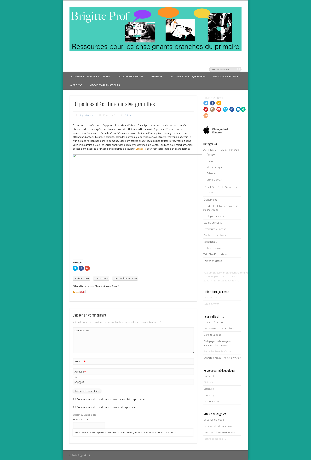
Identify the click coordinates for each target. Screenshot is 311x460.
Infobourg (208, 395)
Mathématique (215, 167)
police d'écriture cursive (126, 278)
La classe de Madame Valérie (219, 426)
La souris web (211, 401)
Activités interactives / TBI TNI (90, 76)
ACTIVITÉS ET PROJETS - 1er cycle (221, 149)
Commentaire (80, 330)
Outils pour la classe (214, 235)
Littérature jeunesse (214, 228)
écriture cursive (82, 278)
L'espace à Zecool (213, 322)
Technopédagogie (213, 248)
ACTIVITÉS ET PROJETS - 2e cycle (220, 187)
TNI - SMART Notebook (215, 254)
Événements (210, 199)
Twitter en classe (212, 260)
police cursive (102, 278)
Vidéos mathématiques (105, 85)
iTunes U (156, 76)
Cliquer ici (141, 148)
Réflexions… (210, 241)
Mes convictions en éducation (219, 432)
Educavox (208, 388)
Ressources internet (226, 76)
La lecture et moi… (213, 297)
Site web (79, 381)
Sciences (212, 173)
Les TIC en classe (212, 222)
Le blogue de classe (214, 216)
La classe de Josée (213, 419)
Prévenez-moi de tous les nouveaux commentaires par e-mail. (111, 399)
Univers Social (214, 179)
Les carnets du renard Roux (218, 328)
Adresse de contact (80, 377)
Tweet (76, 292)
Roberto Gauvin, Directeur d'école (222, 357)
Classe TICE (209, 376)
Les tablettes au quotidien (188, 76)
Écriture (128, 115)
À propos (76, 85)
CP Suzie (208, 382)
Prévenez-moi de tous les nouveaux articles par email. (107, 407)
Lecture (211, 161)
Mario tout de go (212, 334)
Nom (80, 361)
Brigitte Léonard (86, 115)
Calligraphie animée (130, 76)
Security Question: (84, 414)
